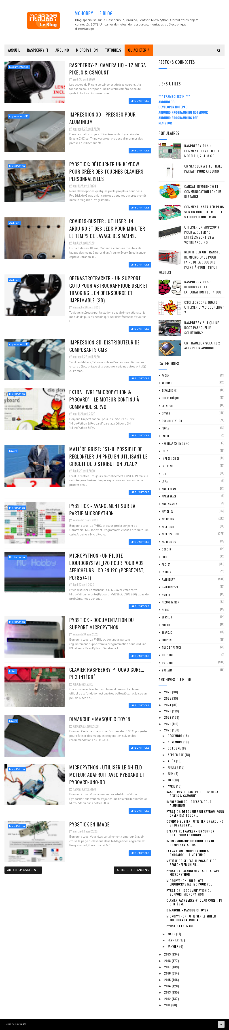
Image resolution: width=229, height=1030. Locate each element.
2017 (168, 966)
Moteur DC (169, 542)
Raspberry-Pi (170, 587)
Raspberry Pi (37, 50)
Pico (164, 557)
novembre (175, 741)
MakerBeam (169, 489)
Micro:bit (168, 527)
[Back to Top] (221, 1024)
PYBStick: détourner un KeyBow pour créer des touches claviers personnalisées (106, 171)
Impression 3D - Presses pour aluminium (188, 803)
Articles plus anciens (132, 870)
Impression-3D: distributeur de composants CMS (104, 346)
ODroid (166, 549)
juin (171, 773)
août (172, 760)
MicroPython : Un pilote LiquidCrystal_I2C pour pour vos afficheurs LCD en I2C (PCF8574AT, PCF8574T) (106, 566)
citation (167, 406)
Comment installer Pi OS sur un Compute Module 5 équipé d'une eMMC (204, 211)
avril (172, 786)
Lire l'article (140, 101)
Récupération (170, 602)
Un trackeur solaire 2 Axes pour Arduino (202, 345)
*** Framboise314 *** (174, 96)
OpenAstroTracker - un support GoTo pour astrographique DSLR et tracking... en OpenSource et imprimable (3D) (108, 289)
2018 (168, 960)
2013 (168, 992)
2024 (168, 704)
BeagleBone (169, 390)
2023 (168, 711)
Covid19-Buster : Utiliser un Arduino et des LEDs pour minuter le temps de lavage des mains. (107, 228)
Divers (13, 451)
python (166, 572)
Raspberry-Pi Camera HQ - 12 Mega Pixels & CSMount (107, 68)
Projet (166, 564)
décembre (175, 735)
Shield (166, 625)
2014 (168, 985)
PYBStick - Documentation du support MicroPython (101, 623)
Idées (12, 671)
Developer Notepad (173, 106)
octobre (175, 748)
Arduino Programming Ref (178, 117)
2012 (168, 998)
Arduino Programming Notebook (183, 112)
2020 (168, 730)
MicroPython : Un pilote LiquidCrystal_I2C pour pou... (190, 882)
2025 (168, 698)
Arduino (62, 50)
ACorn (166, 375)
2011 (167, 1004)
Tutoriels (113, 50)
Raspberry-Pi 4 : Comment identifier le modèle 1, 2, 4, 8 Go (202, 150)
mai (171, 779)
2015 (168, 979)
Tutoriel (168, 663)
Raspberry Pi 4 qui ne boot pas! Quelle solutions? (201, 327)
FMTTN (166, 436)
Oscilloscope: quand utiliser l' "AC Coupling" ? (204, 307)
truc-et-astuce (172, 647)
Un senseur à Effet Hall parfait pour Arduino (203, 169)
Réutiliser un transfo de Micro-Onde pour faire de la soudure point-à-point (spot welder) (190, 261)
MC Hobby (168, 519)
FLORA (165, 428)
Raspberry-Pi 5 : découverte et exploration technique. (203, 286)
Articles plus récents (23, 870)
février (174, 940)
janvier (173, 946)
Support (167, 640)
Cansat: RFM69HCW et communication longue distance (202, 191)
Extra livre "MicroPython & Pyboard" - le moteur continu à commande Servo (104, 399)
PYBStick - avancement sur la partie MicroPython (102, 509)
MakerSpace (169, 496)
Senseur (167, 617)
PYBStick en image (89, 824)
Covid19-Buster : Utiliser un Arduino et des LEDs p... (194, 823)
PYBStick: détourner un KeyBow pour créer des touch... (195, 813)
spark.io (167, 632)
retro (166, 610)
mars (172, 933)
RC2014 (166, 595)
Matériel (167, 511)
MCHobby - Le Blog (94, 13)
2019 (168, 954)
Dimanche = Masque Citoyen (99, 718)
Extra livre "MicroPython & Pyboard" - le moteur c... (187, 852)
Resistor (165, 123)
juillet (173, 767)
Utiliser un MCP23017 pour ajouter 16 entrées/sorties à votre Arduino (201, 235)
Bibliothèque (17, 557)
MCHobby (22, 1024)
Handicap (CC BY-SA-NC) (176, 443)
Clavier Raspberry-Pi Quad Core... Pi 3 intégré (194, 902)
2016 (168, 973)
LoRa (165, 481)
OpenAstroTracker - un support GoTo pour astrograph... (191, 833)
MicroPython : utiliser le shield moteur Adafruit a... (191, 918)
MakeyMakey (169, 504)
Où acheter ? (138, 50)
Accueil (14, 50)
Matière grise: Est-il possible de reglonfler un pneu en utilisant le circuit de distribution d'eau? (108, 456)
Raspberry (168, 579)
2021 (168, 723)
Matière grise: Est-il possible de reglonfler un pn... (191, 862)
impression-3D (18, 116)
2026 (168, 692)
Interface (168, 466)
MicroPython (87, 50)
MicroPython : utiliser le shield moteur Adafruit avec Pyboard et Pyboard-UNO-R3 (106, 775)
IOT (164, 474)
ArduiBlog (167, 101)
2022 (168, 717)
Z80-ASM (167, 670)
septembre (176, 754)
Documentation (19, 67)
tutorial (168, 655)
